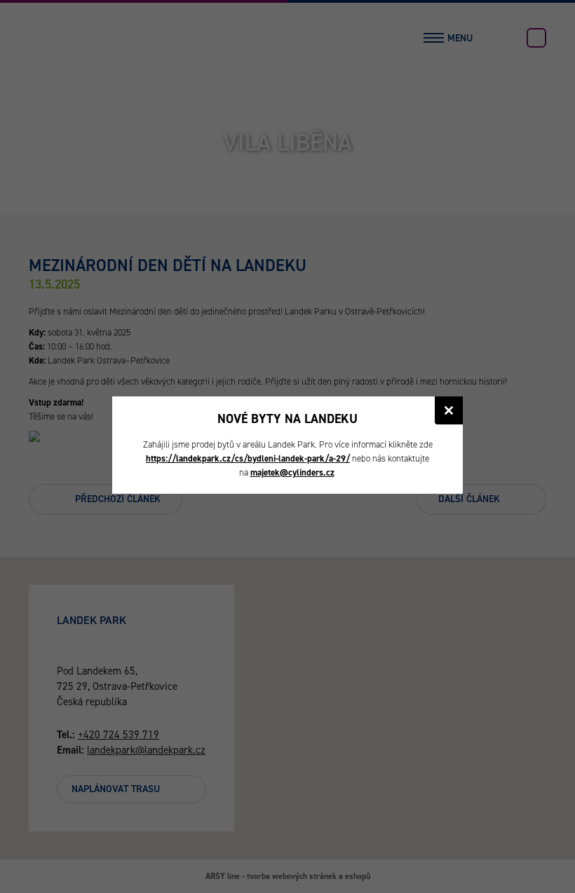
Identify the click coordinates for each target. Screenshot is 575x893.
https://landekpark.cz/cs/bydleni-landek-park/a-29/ (248, 458)
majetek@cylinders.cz (292, 472)
